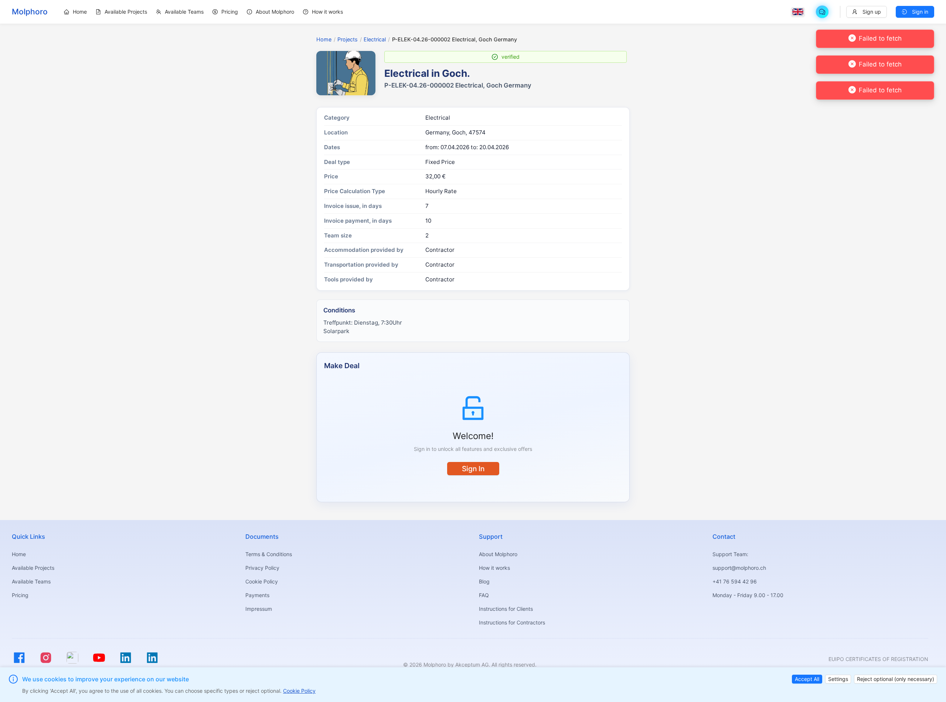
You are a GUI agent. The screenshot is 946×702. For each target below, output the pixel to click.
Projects (347, 39)
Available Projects (33, 568)
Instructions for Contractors (512, 622)
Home (323, 39)
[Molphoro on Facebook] (19, 657)
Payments (257, 595)
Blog (484, 581)
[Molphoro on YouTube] (99, 657)
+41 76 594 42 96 (734, 581)
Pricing (20, 595)
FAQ (484, 595)
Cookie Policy (261, 581)
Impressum (258, 609)
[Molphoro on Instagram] (45, 657)
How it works (494, 568)
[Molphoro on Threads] (72, 657)
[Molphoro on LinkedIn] (125, 657)
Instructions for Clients (506, 609)
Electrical (375, 39)
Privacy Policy (262, 568)
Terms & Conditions (268, 554)
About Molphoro (498, 554)
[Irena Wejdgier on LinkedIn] (152, 657)
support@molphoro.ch (739, 568)
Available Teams (31, 581)
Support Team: (730, 554)
